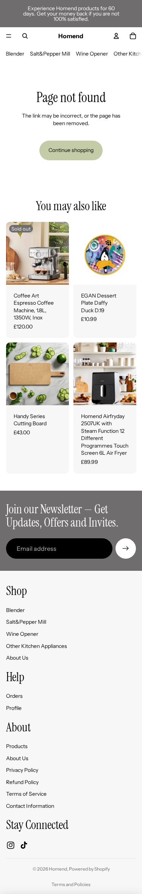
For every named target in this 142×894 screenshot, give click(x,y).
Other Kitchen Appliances (36, 646)
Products (17, 746)
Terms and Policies (71, 884)
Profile (14, 708)
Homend (58, 869)
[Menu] (8, 36)
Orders (14, 696)
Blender (15, 53)
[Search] (25, 36)
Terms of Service (26, 794)
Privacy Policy (22, 770)
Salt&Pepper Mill (50, 53)
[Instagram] (10, 845)
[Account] (116, 36)
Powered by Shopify (89, 869)
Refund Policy (22, 782)
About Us (17, 658)
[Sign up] (125, 548)
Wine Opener (92, 53)
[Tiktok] (23, 845)
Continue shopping (71, 150)
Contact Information (30, 806)
